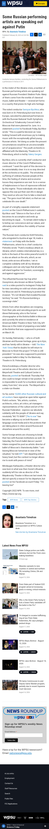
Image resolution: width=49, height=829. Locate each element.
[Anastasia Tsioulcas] (7, 521)
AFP (20, 454)
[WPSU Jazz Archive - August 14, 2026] (10, 665)
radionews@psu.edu (20, 753)
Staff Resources (11, 788)
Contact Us (9, 783)
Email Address (11, 732)
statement (7, 241)
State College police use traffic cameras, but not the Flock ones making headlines (32, 553)
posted (16, 128)
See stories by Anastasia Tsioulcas (30, 532)
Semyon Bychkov (31, 109)
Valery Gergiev (35, 154)
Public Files (9, 799)
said (4, 285)
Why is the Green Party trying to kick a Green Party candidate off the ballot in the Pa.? (32, 602)
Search (7, 794)
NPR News (14, 500)
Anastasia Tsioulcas (18, 31)
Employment (9, 778)
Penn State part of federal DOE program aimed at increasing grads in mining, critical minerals (32, 587)
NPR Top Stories (30, 500)
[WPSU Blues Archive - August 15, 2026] (10, 645)
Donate (41, 3)
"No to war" (32, 416)
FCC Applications (11, 804)
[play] (3, 826)
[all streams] (46, 826)
